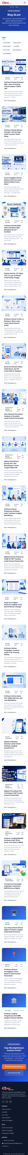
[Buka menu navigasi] (24, 2)
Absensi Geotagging (7, 1120)
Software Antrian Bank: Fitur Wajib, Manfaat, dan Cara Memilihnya (13, 698)
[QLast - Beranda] (7, 2)
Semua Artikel (6, 42)
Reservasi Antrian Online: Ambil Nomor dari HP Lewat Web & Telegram (13, 369)
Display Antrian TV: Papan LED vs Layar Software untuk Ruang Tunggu (13, 275)
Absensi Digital (6, 46)
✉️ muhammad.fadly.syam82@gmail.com (12, 1143)
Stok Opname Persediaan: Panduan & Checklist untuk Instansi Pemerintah (13, 416)
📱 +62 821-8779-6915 (8, 1140)
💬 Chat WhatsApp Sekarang (14, 1066)
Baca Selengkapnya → (11, 100)
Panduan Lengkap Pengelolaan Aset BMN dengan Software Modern (13, 1016)
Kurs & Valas (6, 49)
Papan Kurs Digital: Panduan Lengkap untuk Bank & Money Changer (13, 605)
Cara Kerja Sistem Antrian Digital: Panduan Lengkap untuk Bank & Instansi (13, 930)
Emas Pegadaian (17, 49)
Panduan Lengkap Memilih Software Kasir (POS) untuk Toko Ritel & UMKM (13, 840)
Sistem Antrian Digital (7, 1127)
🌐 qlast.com (5, 1146)
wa (10, 1101)
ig (6, 1101)
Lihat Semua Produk (14, 1073)
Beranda (12, 7)
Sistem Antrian (17, 42)
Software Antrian (6, 1109)
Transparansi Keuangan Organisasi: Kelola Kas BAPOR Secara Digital (13, 886)
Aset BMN (16, 46)
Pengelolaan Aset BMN (8, 1133)
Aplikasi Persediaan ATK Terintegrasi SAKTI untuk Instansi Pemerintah (13, 793)
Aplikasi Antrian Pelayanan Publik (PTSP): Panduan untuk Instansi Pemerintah (14, 559)
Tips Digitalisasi (7, 53)
